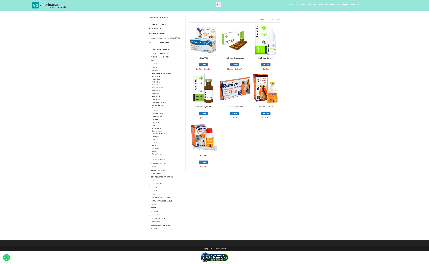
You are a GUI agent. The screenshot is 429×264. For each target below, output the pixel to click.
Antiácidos (156, 76)
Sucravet (203, 155)
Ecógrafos (154, 180)
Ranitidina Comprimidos (234, 58)
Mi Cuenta (312, 5)
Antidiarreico (156, 91)
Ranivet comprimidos (235, 107)
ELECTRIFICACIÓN (157, 184)
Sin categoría (155, 222)
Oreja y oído (156, 142)
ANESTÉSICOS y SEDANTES (160, 57)
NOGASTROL (203, 58)
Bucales (154, 108)
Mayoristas (334, 5)
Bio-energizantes (157, 105)
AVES (152, 60)
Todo (278, 19)
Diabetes (155, 119)
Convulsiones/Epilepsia (159, 114)
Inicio (291, 5)
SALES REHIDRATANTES (158, 218)
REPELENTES (155, 211)
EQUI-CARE (154, 187)
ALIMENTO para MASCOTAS (160, 53)
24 (274, 19)
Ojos (153, 140)
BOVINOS (154, 64)
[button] (6, 257)
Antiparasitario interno (159, 102)
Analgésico (155, 70)
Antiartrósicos (156, 79)
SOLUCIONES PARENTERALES (160, 225)
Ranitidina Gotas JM (265, 58)
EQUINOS (154, 191)
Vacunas (155, 157)
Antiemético (156, 93)
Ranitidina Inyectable (203, 107)
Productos (301, 5)
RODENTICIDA (155, 215)
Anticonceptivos (157, 88)
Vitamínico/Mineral (158, 160)
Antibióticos (156, 82)
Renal (154, 145)
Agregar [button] (266, 65)
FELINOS (154, 194)
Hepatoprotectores (158, 134)
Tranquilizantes (157, 154)
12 (272, 19)
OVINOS (154, 204)
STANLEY (154, 228)
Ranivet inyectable (266, 107)
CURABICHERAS (156, 173)
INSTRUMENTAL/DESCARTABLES (161, 201)
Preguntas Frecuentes (350, 5)
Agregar (203, 65)
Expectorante (156, 128)
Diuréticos (155, 122)
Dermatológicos (157, 117)
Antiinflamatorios (158, 96)
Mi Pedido (323, 5)
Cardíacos (155, 111)
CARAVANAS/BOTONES (158, 163)
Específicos (155, 125)
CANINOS (154, 67)
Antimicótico (156, 99)
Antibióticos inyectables (160, 85)
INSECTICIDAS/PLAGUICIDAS (160, 197)
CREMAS (154, 167)
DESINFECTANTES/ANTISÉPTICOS (162, 177)
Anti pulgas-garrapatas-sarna (161, 73)
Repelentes (155, 148)
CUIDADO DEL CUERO (158, 170)
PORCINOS (154, 208)
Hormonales (156, 137)
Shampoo (155, 151)
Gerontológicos (157, 131)
